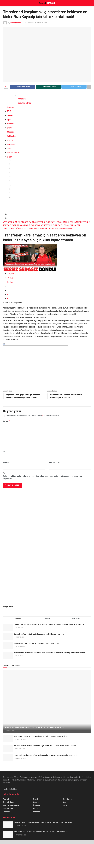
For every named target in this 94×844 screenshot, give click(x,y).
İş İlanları (37, 805)
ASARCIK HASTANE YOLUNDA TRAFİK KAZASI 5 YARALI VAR (36, 643)
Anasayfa (22, 99)
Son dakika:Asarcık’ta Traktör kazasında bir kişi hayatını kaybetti (39, 634)
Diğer (9, 157)
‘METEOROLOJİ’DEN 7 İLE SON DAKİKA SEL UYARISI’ (58, 222)
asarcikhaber (15, 23)
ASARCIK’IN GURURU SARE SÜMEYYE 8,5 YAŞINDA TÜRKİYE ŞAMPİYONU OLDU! (34, 727)
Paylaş (10, 282)
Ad (4, 452)
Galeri (9, 148)
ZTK (9, 111)
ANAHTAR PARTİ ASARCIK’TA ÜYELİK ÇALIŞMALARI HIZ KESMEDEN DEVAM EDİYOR (45, 746)
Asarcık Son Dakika (11, 805)
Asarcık (6, 799)
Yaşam (10, 140)
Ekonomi (10, 124)
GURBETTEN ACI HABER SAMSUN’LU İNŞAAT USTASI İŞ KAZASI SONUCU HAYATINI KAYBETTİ (49, 625)
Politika (36, 809)
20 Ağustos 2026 (11, 730)
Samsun (36, 812)
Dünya (9, 128)
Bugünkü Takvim (24, 103)
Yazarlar (10, 107)
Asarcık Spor (8, 809)
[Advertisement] (47, 505)
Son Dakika (67, 799)
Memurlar (11, 144)
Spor (45, 23)
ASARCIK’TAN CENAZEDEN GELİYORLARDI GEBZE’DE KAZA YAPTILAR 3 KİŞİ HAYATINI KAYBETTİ (50, 653)
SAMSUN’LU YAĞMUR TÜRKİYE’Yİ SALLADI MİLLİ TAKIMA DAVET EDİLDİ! (41, 736)
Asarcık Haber (8, 802)
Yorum (6, 421)
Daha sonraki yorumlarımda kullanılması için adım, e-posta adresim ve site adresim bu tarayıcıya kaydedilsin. (42, 477)
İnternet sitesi (54, 462)
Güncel (10, 115)
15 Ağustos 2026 (20, 758)
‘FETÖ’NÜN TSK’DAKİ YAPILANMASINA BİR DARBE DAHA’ (35, 228)
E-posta (6, 462)
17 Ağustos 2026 (20, 739)
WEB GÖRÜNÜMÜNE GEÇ (13, 222)
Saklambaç (11, 136)
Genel (35, 799)
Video (65, 805)
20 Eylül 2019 (29, 23)
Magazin (10, 132)
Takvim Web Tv (13, 153)
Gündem (39, 23)
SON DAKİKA (29, 222)
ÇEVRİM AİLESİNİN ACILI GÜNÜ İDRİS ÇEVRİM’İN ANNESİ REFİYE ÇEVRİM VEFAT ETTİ (45, 755)
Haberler (63, 228)
